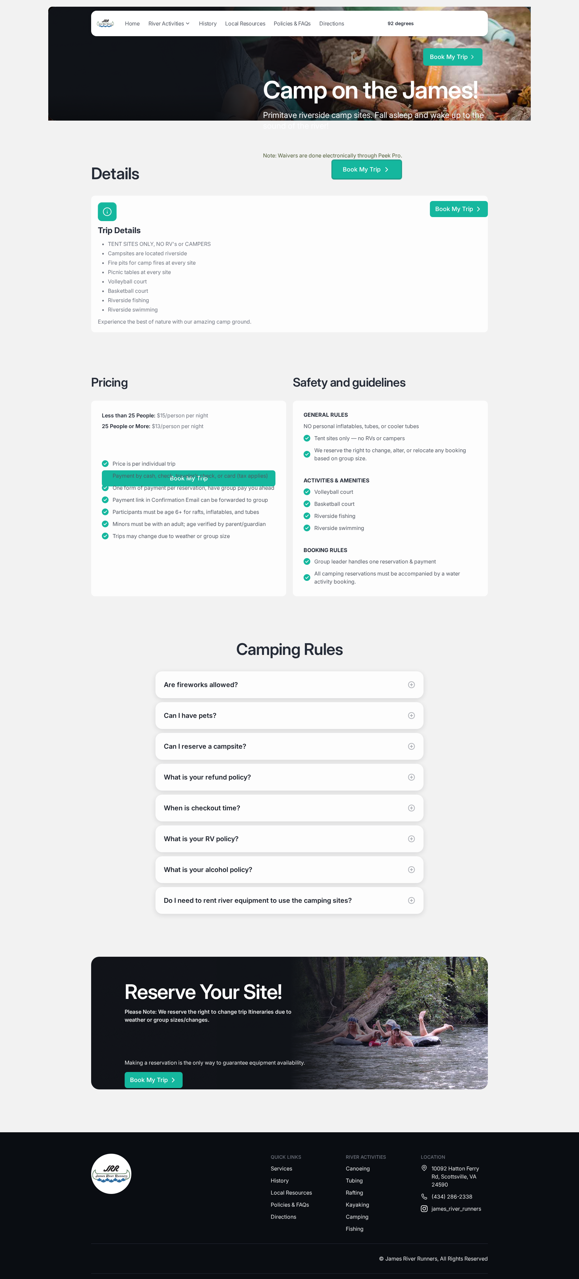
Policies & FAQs (292, 23)
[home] (105, 23)
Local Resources (245, 23)
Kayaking (357, 1204)
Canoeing (358, 1168)
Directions (331, 23)
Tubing (354, 1180)
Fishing (355, 1228)
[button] (169, 23)
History (207, 23)
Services (281, 1168)
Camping (357, 1216)
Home (132, 23)
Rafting (354, 1192)
